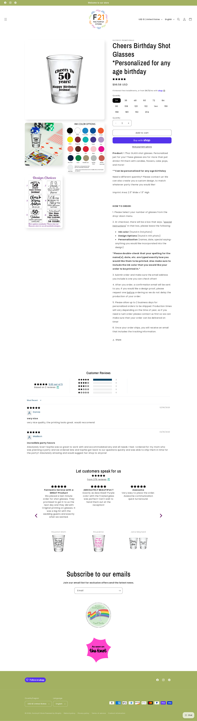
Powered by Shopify (53, 713)
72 (154, 100)
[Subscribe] (119, 590)
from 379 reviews (97, 479)
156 (166, 106)
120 (136, 106)
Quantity (116, 118)
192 (136, 112)
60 (144, 100)
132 (146, 106)
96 (116, 106)
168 (117, 112)
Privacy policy (83, 713)
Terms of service (99, 713)
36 (126, 100)
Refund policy (69, 713)
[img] (33, 407)
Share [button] (118, 339)
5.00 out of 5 (56, 384)
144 (156, 106)
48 (135, 100)
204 (147, 112)
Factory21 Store (38, 713)
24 (116, 100)
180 (127, 112)
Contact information (116, 713)
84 (163, 100)
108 (126, 106)
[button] (6, 19)
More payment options (142, 147)
